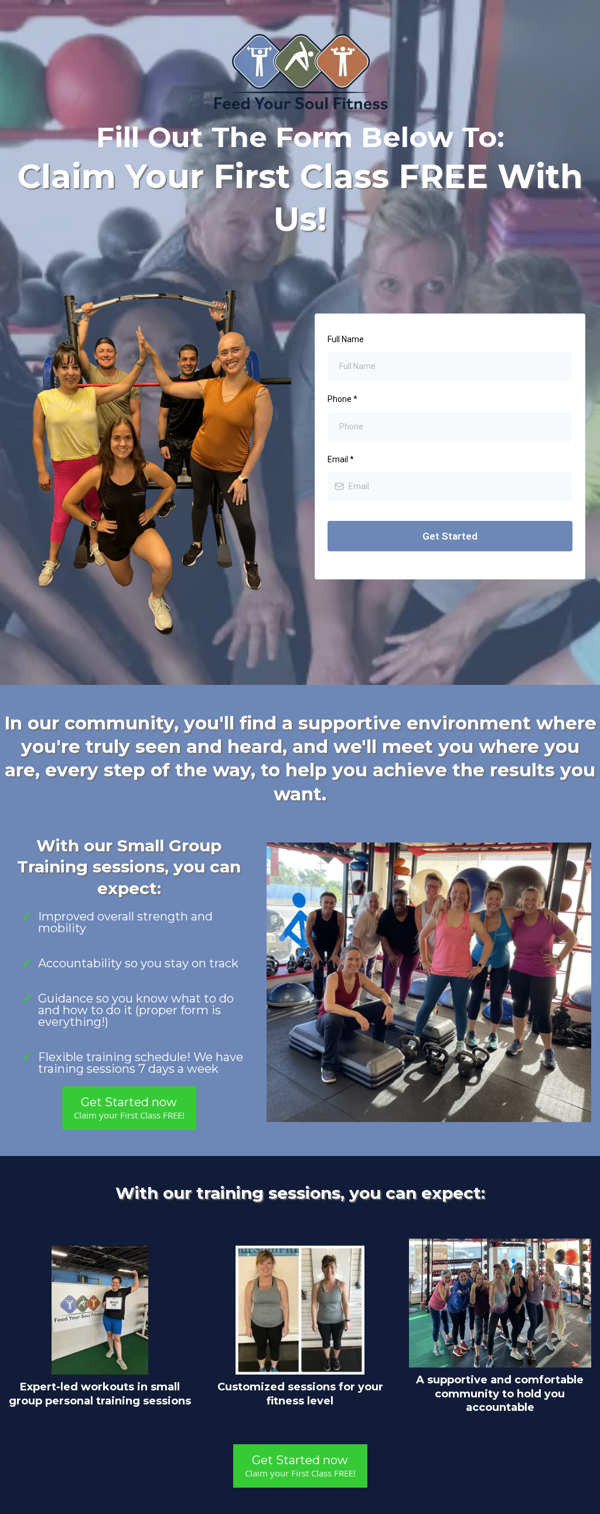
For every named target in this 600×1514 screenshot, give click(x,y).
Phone (342, 399)
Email (341, 459)
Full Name (346, 339)
